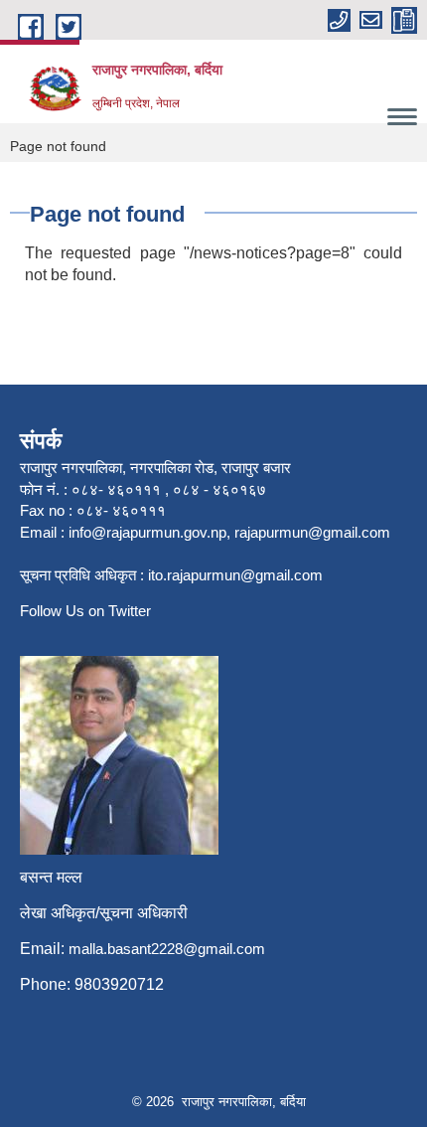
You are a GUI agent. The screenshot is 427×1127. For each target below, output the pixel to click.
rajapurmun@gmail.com (312, 532)
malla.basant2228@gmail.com (167, 948)
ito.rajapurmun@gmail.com (235, 574)
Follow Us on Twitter (85, 610)
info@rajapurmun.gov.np (147, 532)
